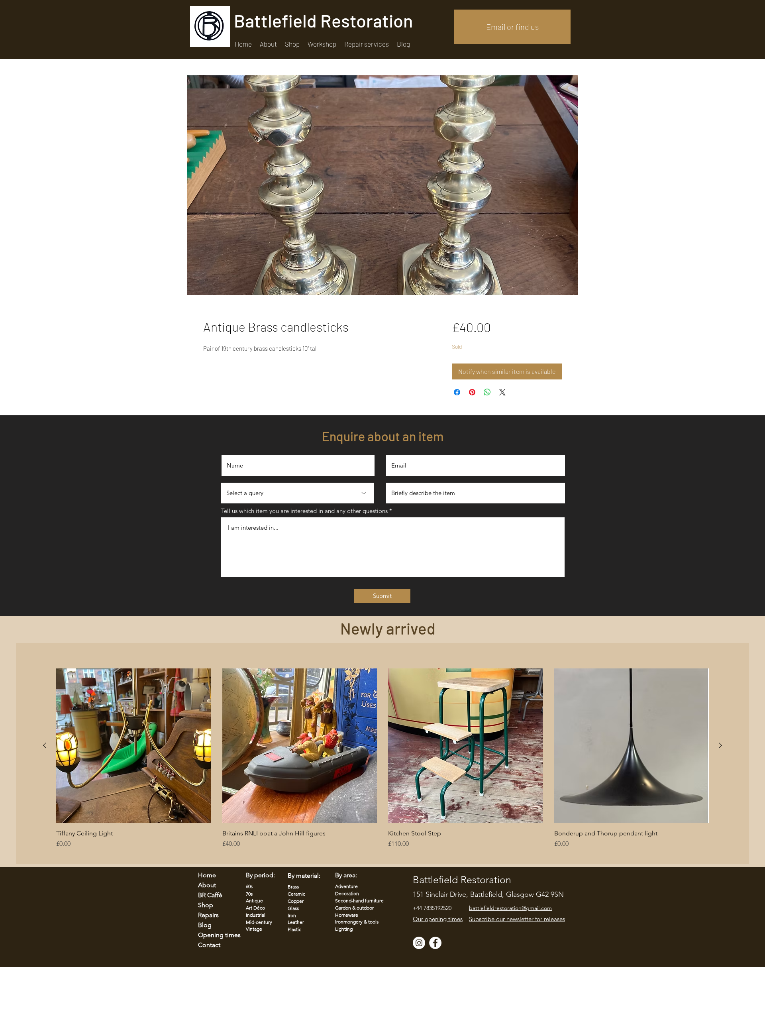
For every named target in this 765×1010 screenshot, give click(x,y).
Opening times (214, 935)
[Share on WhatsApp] (487, 392)
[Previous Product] (44, 745)
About (207, 885)
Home (207, 875)
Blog (205, 925)
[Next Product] (720, 745)
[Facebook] (435, 943)
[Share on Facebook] (457, 392)
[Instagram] (419, 943)
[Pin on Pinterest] (472, 392)
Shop (205, 905)
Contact (209, 945)
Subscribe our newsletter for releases (517, 919)
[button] (366, 44)
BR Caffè (210, 895)
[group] (382, 762)
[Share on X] (502, 392)
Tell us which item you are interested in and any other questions (304, 511)
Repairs (208, 915)
